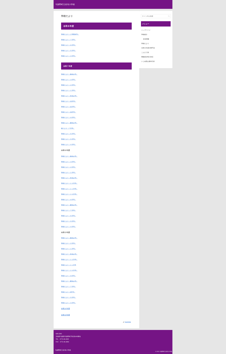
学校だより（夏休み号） (69, 123)
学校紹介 (144, 34)
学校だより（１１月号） (69, 189)
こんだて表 (145, 52)
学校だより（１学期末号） (70, 34)
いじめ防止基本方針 (148, 61)
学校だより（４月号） (68, 56)
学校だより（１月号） (68, 90)
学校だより (145, 43)
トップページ (145, 30)
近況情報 (146, 39)
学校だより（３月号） (68, 80)
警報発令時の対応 (147, 57)
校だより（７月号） (68, 128)
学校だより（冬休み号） (69, 96)
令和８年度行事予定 (148, 48)
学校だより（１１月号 (68, 265)
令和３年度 (65, 315)
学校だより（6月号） (68, 292)
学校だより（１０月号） (69, 194)
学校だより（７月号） (68, 40)
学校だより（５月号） (68, 50)
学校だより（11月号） (68, 107)
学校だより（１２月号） (69, 183)
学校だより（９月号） (68, 117)
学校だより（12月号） (68, 101)
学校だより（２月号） (68, 85)
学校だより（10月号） (68, 112)
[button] (168, 16)
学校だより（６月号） (68, 45)
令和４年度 (65, 309)
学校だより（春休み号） (69, 74)
